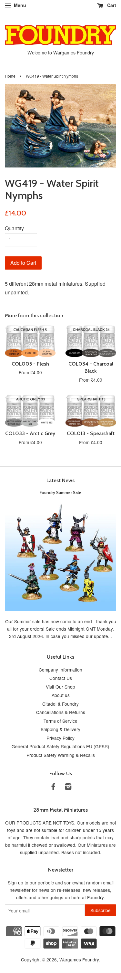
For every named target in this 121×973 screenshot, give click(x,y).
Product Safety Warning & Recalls (60, 755)
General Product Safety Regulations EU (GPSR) (60, 746)
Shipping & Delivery (60, 729)
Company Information (60, 669)
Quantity (14, 228)
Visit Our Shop (60, 686)
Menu (19, 5)
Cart (111, 5)
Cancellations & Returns (60, 712)
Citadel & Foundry (60, 704)
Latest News (60, 480)
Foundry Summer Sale (60, 492)
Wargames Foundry (79, 959)
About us (61, 695)
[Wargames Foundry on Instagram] (68, 787)
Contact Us (60, 678)
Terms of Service (60, 721)
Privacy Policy (60, 738)
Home (10, 76)
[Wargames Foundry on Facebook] (53, 787)
